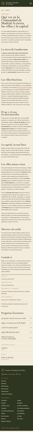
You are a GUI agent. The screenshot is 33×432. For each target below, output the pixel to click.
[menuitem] (30, 410)
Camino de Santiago (6, 394)
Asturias (3, 403)
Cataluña (3, 408)
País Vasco (20, 418)
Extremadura (20, 411)
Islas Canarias (5, 416)
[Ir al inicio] (30, 428)
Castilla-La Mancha (22, 405)
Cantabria (19, 403)
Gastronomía (4, 389)
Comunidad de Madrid (23, 408)
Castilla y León (5, 405)
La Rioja (19, 416)
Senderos (3, 383)
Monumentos (4, 386)
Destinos (7, 10)
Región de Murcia (6, 421)
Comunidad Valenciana (7, 411)
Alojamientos (4, 391)
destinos (5, 306)
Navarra (3, 418)
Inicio (2, 10)
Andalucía (4, 400)
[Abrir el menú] (30, 3)
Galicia (3, 413)
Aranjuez (3, 94)
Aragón (19, 400)
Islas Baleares (21, 413)
